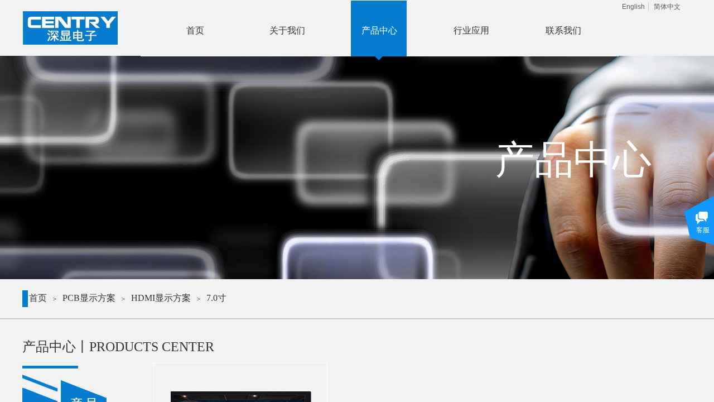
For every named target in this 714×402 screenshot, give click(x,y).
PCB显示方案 (88, 298)
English (633, 7)
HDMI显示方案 (161, 298)
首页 (38, 298)
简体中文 (667, 7)
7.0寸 (216, 298)
